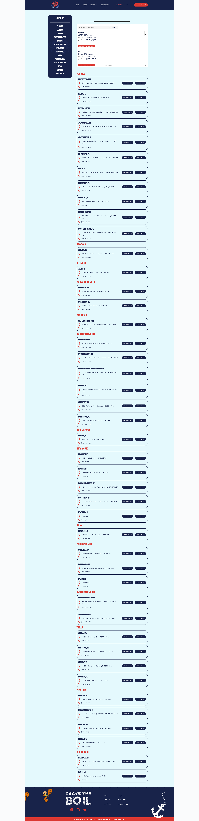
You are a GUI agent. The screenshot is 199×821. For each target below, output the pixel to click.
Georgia (60, 30)
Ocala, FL (81, 168)
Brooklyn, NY (83, 454)
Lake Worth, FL (84, 154)
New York (60, 51)
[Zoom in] (146, 32)
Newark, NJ (82, 435)
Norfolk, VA (82, 739)
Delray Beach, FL (84, 79)
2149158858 (83, 43)
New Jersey (60, 48)
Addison (81, 32)
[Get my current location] (109, 27)
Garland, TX (82, 662)
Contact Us (105, 5)
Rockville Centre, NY (86, 483)
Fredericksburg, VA (85, 710)
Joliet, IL (81, 268)
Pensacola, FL (83, 197)
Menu (85, 5)
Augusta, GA (82, 250)
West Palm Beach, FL (86, 229)
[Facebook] (72, 810)
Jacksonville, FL (84, 122)
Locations (118, 5)
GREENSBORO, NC (84, 339)
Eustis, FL (82, 93)
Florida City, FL (84, 108)
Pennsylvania (60, 59)
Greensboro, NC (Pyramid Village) (91, 368)
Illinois (60, 33)
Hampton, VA (83, 724)
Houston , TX (83, 676)
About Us (93, 5)
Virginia (60, 70)
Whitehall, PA (83, 550)
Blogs (128, 5)
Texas (60, 66)
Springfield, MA (84, 287)
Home (77, 5)
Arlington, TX (83, 647)
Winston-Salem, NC (85, 354)
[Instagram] (78, 810)
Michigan (60, 40)
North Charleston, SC (86, 597)
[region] (126, 48)
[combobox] (93, 27)
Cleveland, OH (83, 531)
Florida (60, 26)
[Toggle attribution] (146, 65)
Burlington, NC (84, 416)
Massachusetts (60, 37)
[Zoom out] (146, 34)
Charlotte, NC (83, 402)
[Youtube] (85, 810)
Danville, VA (83, 695)
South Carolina (60, 62)
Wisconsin (60, 73)
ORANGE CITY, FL (84, 183)
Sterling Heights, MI (86, 321)
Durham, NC (82, 385)
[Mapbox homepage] (108, 65)
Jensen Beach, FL (84, 137)
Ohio (60, 55)
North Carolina (60, 44)
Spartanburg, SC (84, 614)
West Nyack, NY (84, 497)
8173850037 (83, 62)
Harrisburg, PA (84, 564)
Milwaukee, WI (83, 757)
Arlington (81, 51)
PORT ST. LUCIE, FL (84, 212)
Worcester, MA (84, 302)
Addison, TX (82, 633)
